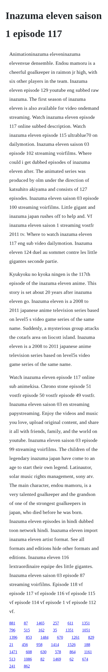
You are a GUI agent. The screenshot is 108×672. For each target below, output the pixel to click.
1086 (28, 659)
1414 (55, 644)
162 (41, 630)
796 (12, 630)
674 (85, 659)
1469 (57, 659)
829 (91, 637)
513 (12, 659)
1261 (76, 637)
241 (12, 666)
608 (29, 652)
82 (42, 659)
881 (12, 623)
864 (73, 652)
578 (58, 652)
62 (72, 659)
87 (26, 623)
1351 (86, 623)
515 (27, 630)
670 (60, 637)
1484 (44, 637)
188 (87, 644)
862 (27, 666)
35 (55, 630)
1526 (72, 644)
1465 (40, 623)
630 (43, 652)
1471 (13, 652)
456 (25, 644)
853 (29, 637)
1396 (13, 637)
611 (70, 623)
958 (39, 644)
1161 (88, 652)
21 (11, 644)
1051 (86, 630)
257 (56, 623)
